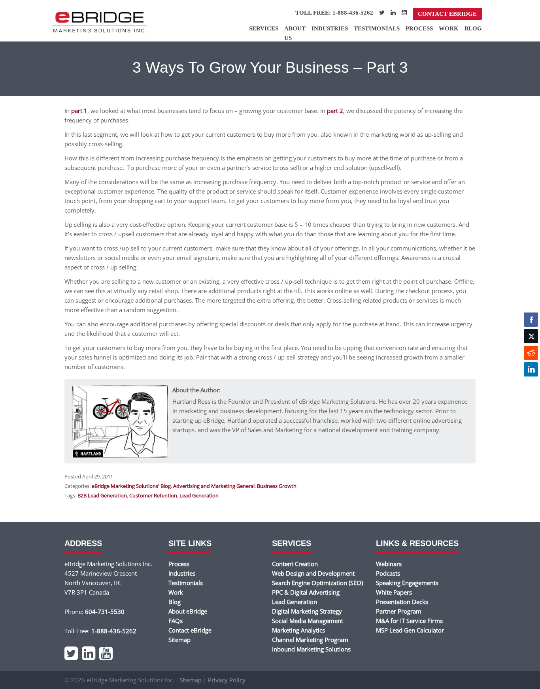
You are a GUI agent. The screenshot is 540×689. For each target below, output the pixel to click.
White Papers (394, 592)
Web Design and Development (313, 573)
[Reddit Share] (531, 353)
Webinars (389, 564)
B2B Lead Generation (102, 495)
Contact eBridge (447, 14)
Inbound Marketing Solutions (311, 649)
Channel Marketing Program (310, 640)
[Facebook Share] (531, 319)
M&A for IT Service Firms (409, 621)
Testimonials (377, 28)
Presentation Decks (402, 602)
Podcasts (388, 573)
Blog (473, 28)
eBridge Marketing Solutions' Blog (131, 485)
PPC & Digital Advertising (306, 592)
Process (419, 28)
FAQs (175, 621)
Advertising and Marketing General (214, 485)
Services (263, 28)
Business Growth (276, 485)
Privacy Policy (226, 680)
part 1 (79, 111)
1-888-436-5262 (113, 631)
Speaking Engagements (407, 583)
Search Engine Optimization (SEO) (317, 583)
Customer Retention (153, 495)
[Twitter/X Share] (531, 336)
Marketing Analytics (298, 630)
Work (449, 28)
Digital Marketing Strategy (307, 611)
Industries (330, 28)
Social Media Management (307, 621)
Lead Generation (199, 495)
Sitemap (179, 640)
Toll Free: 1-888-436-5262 (334, 12)
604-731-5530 (105, 612)
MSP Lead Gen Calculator (410, 630)
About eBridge (187, 611)
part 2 (335, 111)
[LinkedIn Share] (531, 369)
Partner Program (398, 611)
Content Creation (295, 564)
